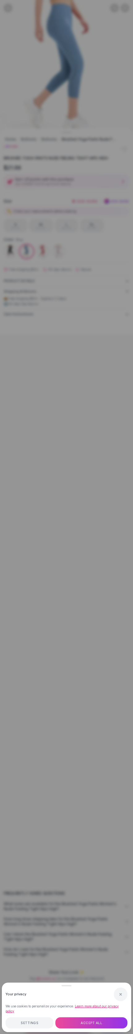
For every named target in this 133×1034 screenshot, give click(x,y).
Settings (29, 1023)
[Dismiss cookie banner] (120, 994)
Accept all (91, 1023)
